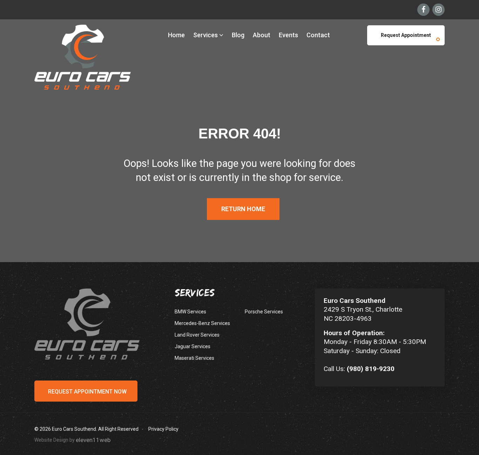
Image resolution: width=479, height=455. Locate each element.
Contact (318, 35)
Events (288, 35)
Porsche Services (264, 311)
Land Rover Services (197, 335)
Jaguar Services (192, 346)
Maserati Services (194, 358)
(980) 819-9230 (370, 369)
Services (206, 35)
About (261, 35)
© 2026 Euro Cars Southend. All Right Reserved (86, 429)
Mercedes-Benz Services (202, 323)
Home (176, 35)
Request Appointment (406, 35)
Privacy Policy (163, 429)
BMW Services (190, 311)
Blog (238, 35)
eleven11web (93, 439)
